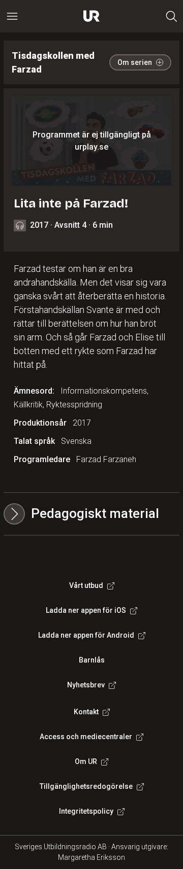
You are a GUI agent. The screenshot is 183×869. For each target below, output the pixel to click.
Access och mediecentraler (86, 737)
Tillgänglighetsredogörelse (86, 786)
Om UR (86, 761)
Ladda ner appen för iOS (86, 610)
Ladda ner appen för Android (86, 635)
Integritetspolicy (86, 811)
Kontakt (86, 712)
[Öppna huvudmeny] (12, 16)
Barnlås (92, 660)
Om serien (134, 62)
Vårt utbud (86, 585)
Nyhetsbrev (86, 685)
